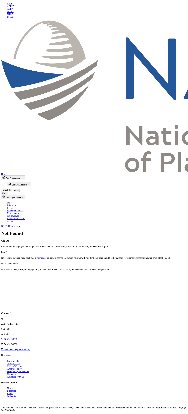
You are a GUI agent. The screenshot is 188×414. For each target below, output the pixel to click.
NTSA (10, 14)
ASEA (10, 9)
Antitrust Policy (14, 369)
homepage (42, 258)
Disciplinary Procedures (18, 371)
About (10, 221)
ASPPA (10, 6)
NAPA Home (7, 226)
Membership (13, 213)
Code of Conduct (15, 366)
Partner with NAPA (16, 218)
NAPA (10, 11)
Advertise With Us (15, 376)
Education (11, 205)
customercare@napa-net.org (17, 349)
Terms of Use (13, 363)
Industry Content (15, 210)
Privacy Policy (14, 361)
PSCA (10, 17)
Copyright (11, 374)
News (9, 202)
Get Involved (13, 216)
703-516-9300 (10, 339)
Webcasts (11, 396)
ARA (9, 3)
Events (10, 208)
